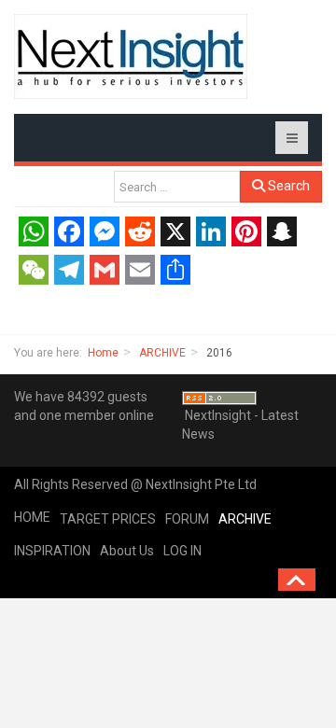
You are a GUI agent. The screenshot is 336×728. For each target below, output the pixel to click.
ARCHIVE (162, 352)
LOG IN (182, 550)
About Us (127, 550)
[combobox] (177, 187)
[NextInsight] (130, 56)
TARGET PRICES (108, 518)
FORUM (187, 518)
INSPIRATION (52, 550)
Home (103, 352)
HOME (32, 517)
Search (287, 185)
